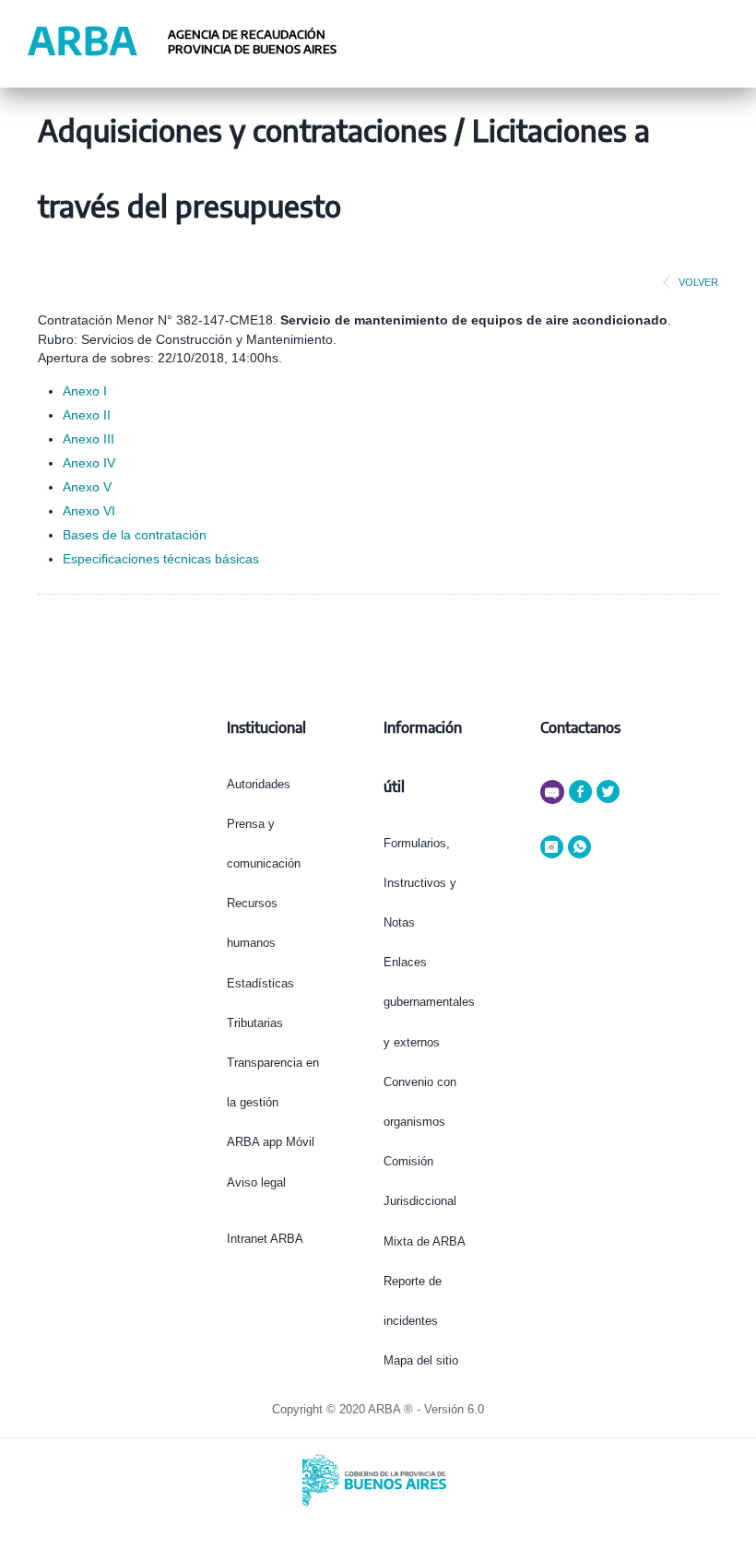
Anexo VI (89, 510)
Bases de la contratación (135, 534)
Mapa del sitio (421, 1360)
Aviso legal (256, 1182)
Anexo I (85, 391)
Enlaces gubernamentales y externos (429, 1001)
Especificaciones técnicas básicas (161, 558)
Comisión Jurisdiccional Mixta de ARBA (425, 1200)
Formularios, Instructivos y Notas (420, 882)
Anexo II (87, 415)
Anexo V (87, 486)
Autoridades (258, 784)
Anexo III (88, 438)
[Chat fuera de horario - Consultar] (554, 800)
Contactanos (580, 727)
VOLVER (698, 282)
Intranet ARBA (265, 1239)
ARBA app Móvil (270, 1142)
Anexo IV (89, 462)
